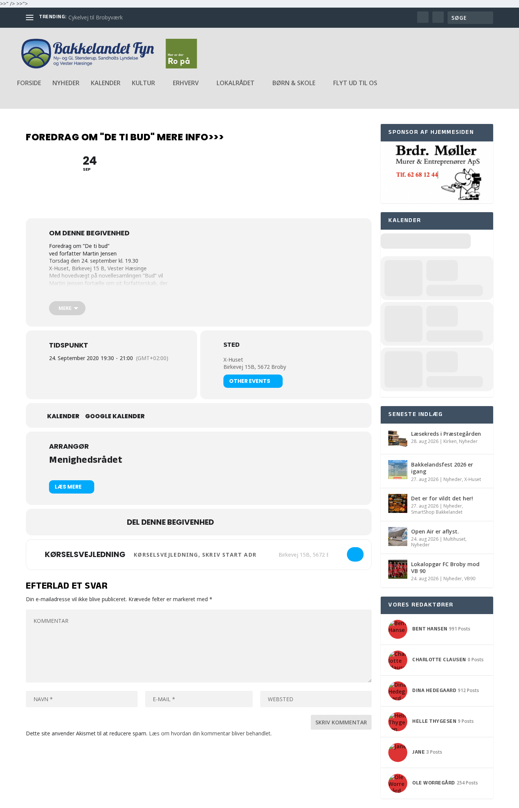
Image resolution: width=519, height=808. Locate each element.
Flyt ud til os (355, 83)
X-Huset (233, 359)
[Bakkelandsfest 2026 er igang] (397, 469)
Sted (231, 346)
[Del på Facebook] (227, 522)
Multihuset (454, 539)
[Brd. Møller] (437, 199)
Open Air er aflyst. (435, 531)
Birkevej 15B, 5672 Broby (254, 366)
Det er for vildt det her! (442, 498)
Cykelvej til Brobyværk (95, 17)
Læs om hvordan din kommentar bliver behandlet (210, 733)
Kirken (450, 441)
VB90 (469, 578)
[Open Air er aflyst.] (397, 536)
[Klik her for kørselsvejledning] (355, 554)
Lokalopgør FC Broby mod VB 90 (445, 567)
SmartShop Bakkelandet (436, 512)
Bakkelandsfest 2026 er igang (442, 468)
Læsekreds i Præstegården (446, 433)
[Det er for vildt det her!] (397, 503)
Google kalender (115, 416)
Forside (29, 83)
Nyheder (65, 83)
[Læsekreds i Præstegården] (397, 438)
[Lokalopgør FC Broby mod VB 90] (397, 569)
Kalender (105, 83)
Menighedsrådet (85, 461)
